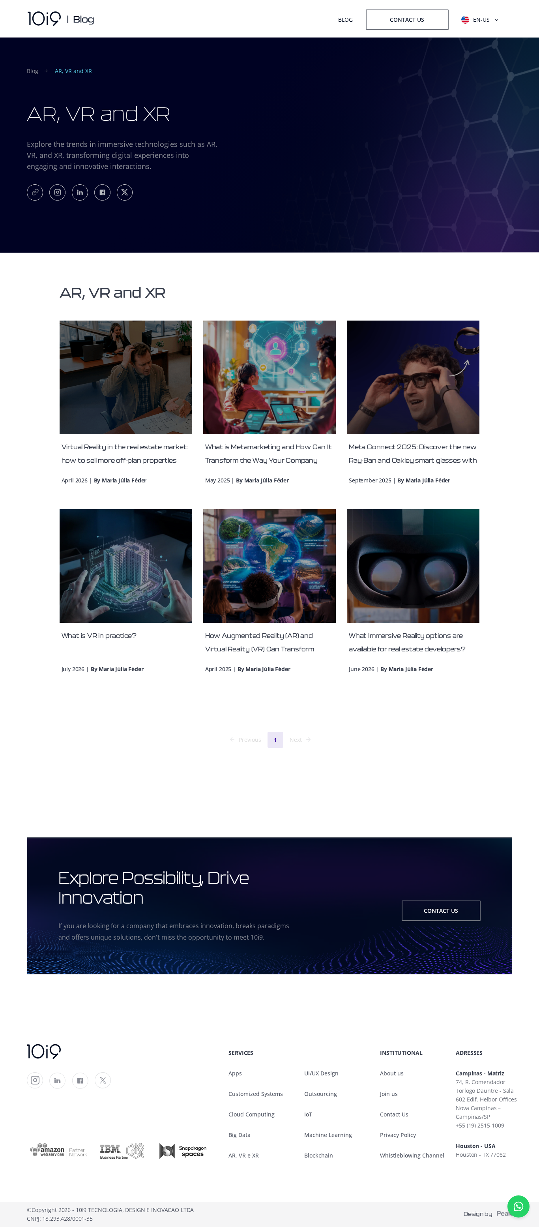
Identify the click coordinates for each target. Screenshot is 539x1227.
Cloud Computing (251, 1114)
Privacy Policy (398, 1135)
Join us (389, 1094)
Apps (235, 1073)
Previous (250, 739)
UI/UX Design (321, 1073)
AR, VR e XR (243, 1155)
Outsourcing (320, 1094)
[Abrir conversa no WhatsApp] (518, 1206)
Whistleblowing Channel (412, 1155)
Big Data (239, 1135)
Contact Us (394, 1114)
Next (296, 739)
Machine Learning (328, 1135)
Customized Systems (255, 1094)
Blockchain (318, 1155)
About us (392, 1073)
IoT (308, 1114)
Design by (480, 1214)
